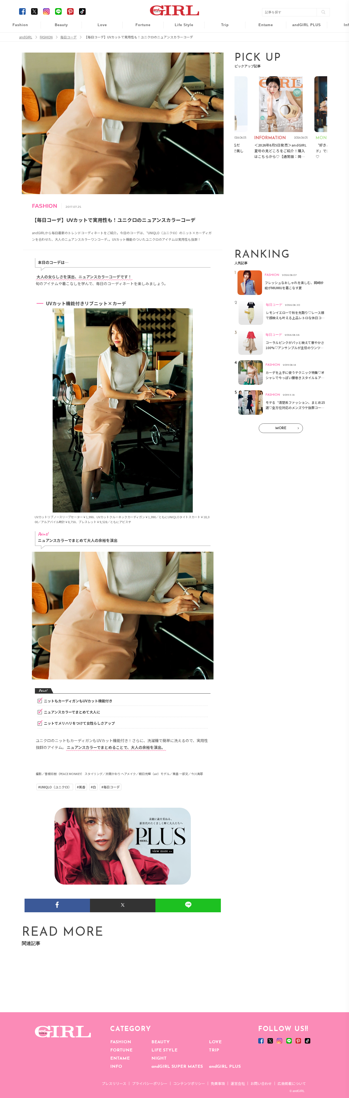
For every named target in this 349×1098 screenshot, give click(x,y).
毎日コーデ (16, 28)
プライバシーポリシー (149, 1083)
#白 (93, 787)
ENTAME (120, 1058)
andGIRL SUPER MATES (177, 1067)
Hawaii (221, 28)
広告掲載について (292, 1083)
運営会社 (238, 1083)
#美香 (81, 787)
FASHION (120, 1042)
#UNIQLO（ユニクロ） (54, 787)
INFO (116, 1067)
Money (180, 28)
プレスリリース (114, 1083)
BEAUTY (160, 1042)
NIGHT (159, 1058)
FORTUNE (121, 1050)
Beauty (61, 25)
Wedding (98, 28)
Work (180, 38)
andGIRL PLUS (225, 1067)
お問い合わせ (261, 1083)
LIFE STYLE (164, 1050)
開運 (139, 28)
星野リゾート (221, 38)
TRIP (214, 1050)
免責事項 (218, 1083)
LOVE (215, 1042)
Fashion (303, 28)
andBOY (262, 28)
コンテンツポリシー (189, 1083)
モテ (98, 38)
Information (303, 59)
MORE (280, 428)
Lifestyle (303, 49)
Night (98, 49)
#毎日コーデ (110, 787)
